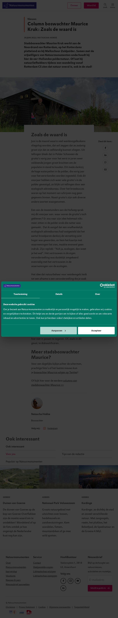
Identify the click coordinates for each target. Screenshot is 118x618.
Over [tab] (97, 294)
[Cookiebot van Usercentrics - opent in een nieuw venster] (102, 286)
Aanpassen (56, 330)
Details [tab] (59, 294)
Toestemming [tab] (20, 294)
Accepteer (96, 330)
